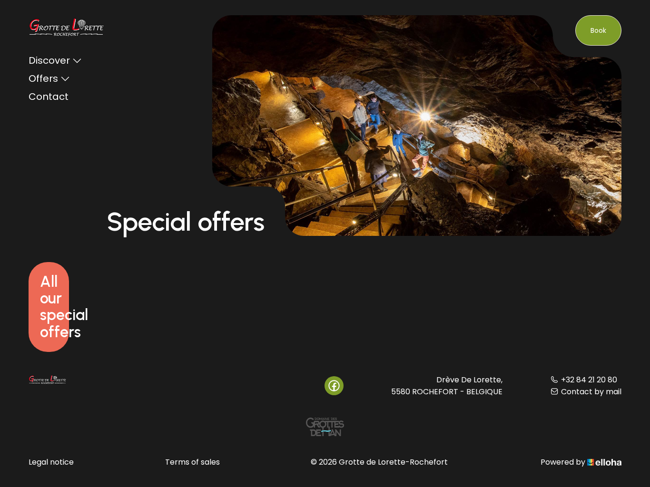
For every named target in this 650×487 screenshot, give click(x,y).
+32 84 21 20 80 (589, 379)
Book (598, 30)
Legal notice (51, 462)
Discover (49, 60)
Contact (49, 96)
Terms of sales (192, 462)
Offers (43, 78)
